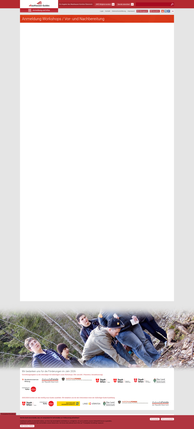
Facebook (168, 11)
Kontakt (107, 11)
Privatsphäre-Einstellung (8, 414)
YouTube (162, 11)
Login (101, 11)
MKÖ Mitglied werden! (103, 4)
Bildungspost (143, 11)
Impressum (131, 11)
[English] (172, 11)
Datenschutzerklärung (119, 11)
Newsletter (155, 11)
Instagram (165, 11)
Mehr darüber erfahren (27, 426)
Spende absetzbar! (124, 4)
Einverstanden (155, 419)
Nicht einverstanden (167, 419)
